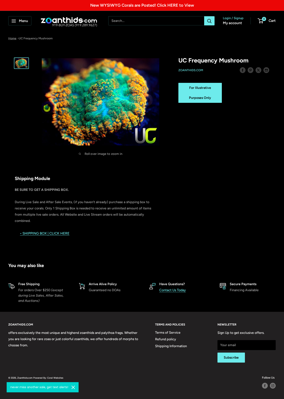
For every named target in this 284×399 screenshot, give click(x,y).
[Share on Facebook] (243, 70)
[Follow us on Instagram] (273, 386)
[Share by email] (266, 70)
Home (12, 38)
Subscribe (231, 357)
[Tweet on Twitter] (258, 70)
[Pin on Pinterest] (250, 70)
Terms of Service (167, 332)
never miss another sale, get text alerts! (39, 387)
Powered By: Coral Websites (48, 377)
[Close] (73, 387)
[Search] (209, 21)
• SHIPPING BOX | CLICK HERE (44, 233)
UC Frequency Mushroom (36, 38)
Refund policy (165, 339)
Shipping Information (171, 346)
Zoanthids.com (190, 70)
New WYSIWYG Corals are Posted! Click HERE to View (142, 5)
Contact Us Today (172, 290)
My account (232, 23)
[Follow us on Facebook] (265, 386)
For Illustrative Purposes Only (200, 93)
